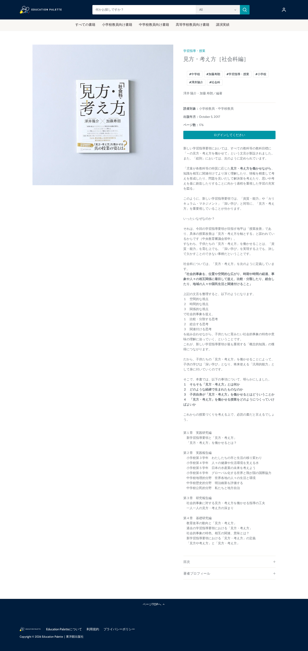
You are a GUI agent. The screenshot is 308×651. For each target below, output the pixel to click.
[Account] (284, 9)
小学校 (260, 74)
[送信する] (245, 9)
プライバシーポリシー (119, 629)
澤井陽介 (196, 82)
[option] (102, 115)
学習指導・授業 (194, 51)
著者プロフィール (196, 573)
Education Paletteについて (64, 629)
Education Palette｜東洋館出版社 (63, 636)
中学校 (194, 74)
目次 (186, 562)
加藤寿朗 (213, 74)
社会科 (214, 82)
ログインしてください (229, 135)
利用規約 (93, 629)
